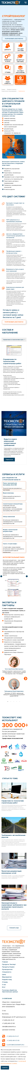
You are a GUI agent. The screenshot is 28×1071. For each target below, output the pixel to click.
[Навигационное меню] (25, 2)
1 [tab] (8, 702)
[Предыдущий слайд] (1, 576)
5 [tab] (20, 702)
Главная (3, 89)
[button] (14, 39)
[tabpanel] (14, 370)
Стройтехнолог (21, 91)
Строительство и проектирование (8, 91)
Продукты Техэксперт (11, 89)
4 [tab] (17, 702)
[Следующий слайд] (27, 576)
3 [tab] (14, 702)
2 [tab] (11, 702)
